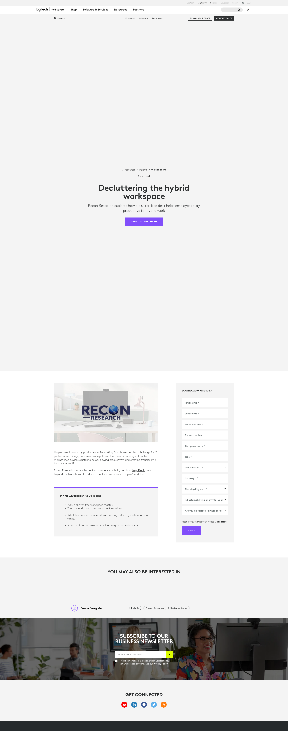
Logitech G (202, 3)
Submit (191, 530)
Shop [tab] (73, 9)
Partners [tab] (138, 9)
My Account (248, 10)
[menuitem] (130, 18)
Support (235, 3)
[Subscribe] (169, 654)
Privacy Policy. (160, 663)
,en (248, 3)
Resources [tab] (120, 9)
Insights (143, 169)
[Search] (232, 10)
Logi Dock (138, 470)
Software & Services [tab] (95, 9)
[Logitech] (52, 9)
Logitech (190, 3)
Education (225, 3)
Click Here (221, 521)
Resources (129, 169)
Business (213, 3)
